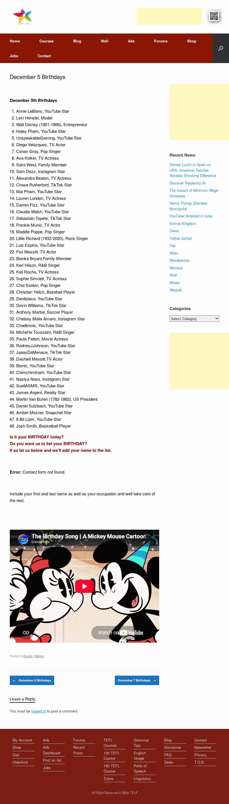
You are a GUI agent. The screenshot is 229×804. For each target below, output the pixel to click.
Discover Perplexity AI (188, 183)
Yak (173, 245)
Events (28, 656)
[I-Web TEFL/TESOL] (23, 17)
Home (15, 41)
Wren (174, 253)
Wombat (176, 267)
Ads (131, 41)
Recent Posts (79, 750)
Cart (16, 754)
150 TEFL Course (112, 768)
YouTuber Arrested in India (191, 216)
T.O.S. (199, 762)
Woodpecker (180, 260)
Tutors (109, 778)
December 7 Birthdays (137, 680)
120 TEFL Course (112, 755)
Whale (175, 282)
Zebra (174, 230)
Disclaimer (172, 747)
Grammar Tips (141, 742)
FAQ (167, 754)
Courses (46, 41)
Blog (77, 41)
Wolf (173, 275)
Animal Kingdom (183, 223)
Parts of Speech (140, 768)
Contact (44, 55)
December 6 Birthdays (32, 680)
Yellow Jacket (181, 238)
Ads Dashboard (51, 750)
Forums (161, 41)
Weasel (176, 289)
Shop (191, 41)
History (39, 656)
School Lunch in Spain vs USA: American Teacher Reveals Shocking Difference (193, 170)
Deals (168, 762)
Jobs (14, 55)
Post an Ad (52, 760)
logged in (38, 711)
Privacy (200, 754)
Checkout (20, 762)
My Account (22, 740)
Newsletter (202, 747)
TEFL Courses (110, 742)
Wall (104, 41)
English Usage (140, 755)
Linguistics (142, 778)
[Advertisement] (169, 16)
